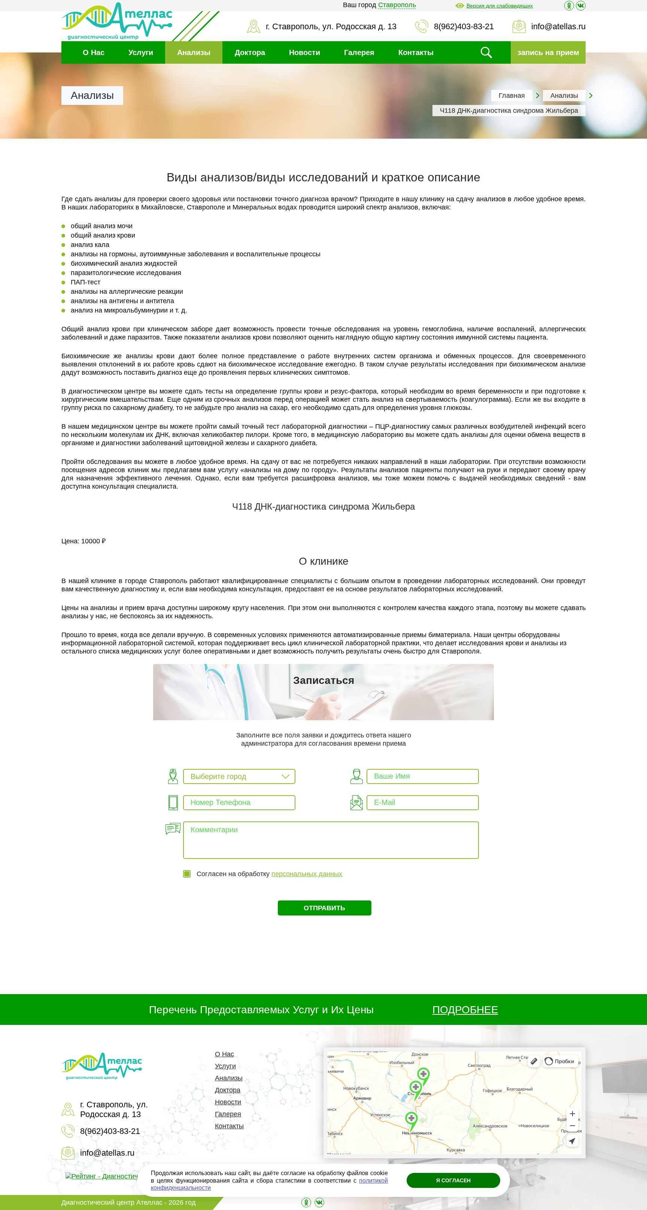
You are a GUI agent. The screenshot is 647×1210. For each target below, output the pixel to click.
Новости (304, 52)
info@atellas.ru (558, 26)
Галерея (359, 52)
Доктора (250, 52)
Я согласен (453, 1180)
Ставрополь (397, 5)
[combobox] (239, 776)
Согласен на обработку (269, 874)
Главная (512, 95)
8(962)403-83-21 (464, 26)
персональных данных (306, 874)
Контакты (416, 52)
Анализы (193, 52)
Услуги (140, 52)
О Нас (93, 52)
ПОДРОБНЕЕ (465, 1010)
